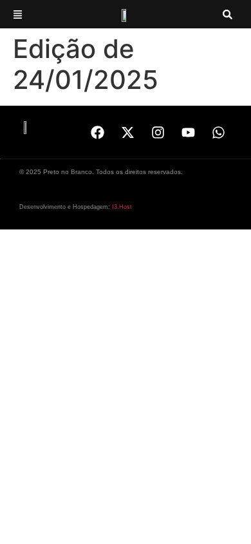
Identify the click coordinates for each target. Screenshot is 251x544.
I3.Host (122, 207)
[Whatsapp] (218, 132)
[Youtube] (187, 132)
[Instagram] (157, 132)
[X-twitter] (127, 132)
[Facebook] (97, 132)
